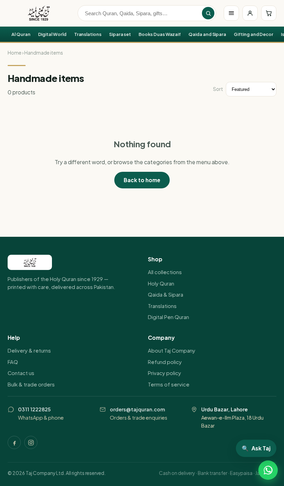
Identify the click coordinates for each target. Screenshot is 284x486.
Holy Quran (161, 283)
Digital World (52, 34)
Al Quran (20, 34)
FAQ (13, 362)
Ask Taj (256, 448)
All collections (165, 272)
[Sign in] (250, 13)
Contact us (21, 373)
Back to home (142, 180)
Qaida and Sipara (207, 34)
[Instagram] (30, 442)
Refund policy (165, 362)
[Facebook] (14, 442)
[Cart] (268, 13)
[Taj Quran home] (39, 13)
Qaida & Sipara (165, 294)
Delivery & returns (29, 350)
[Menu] (231, 13)
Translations (87, 34)
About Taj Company (171, 350)
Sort (218, 89)
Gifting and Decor (253, 34)
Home (14, 53)
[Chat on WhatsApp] (268, 470)
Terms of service (168, 384)
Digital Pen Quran (168, 317)
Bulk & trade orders (31, 384)
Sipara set (120, 34)
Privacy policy (164, 373)
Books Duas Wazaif (160, 34)
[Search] (208, 13)
